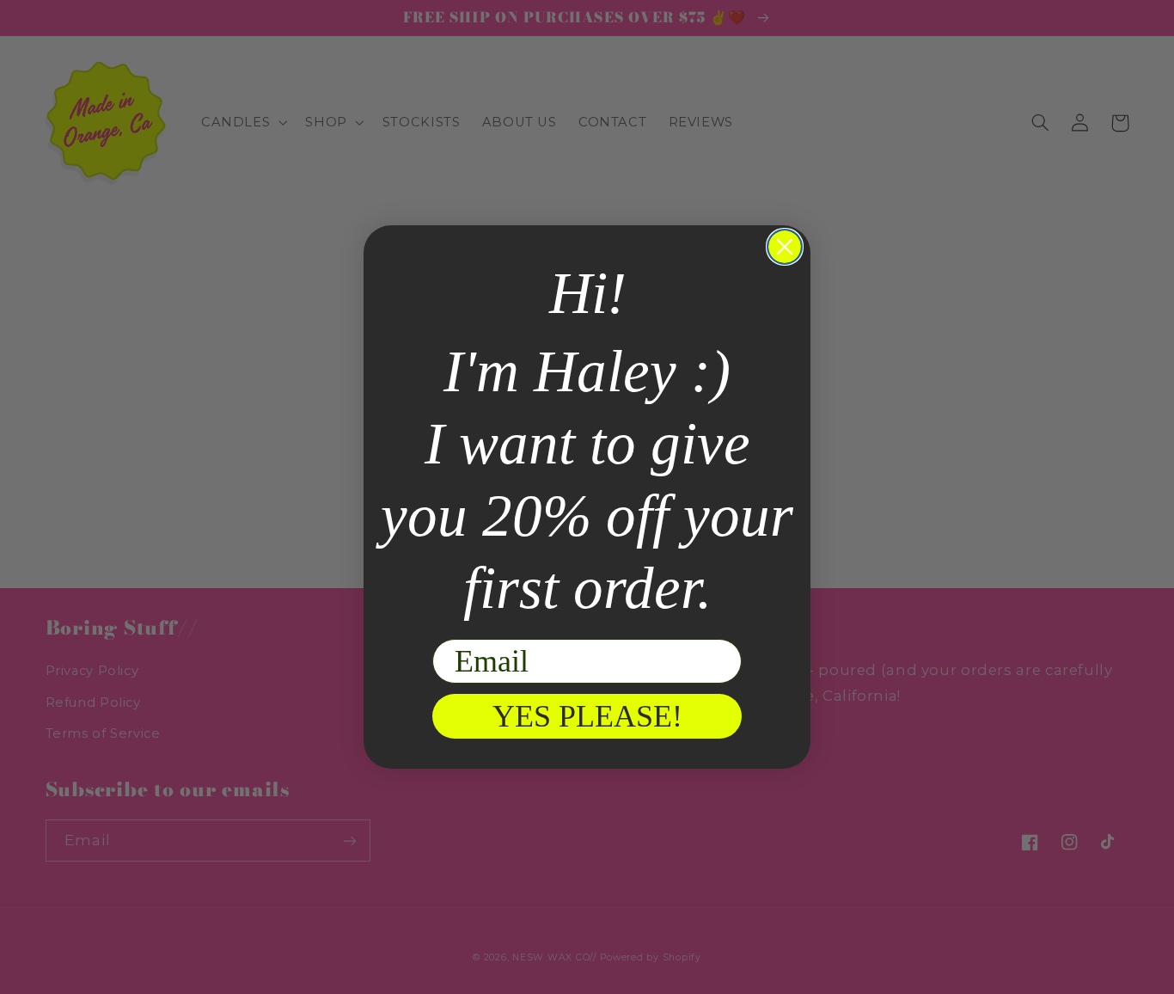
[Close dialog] (784, 247)
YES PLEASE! (587, 716)
